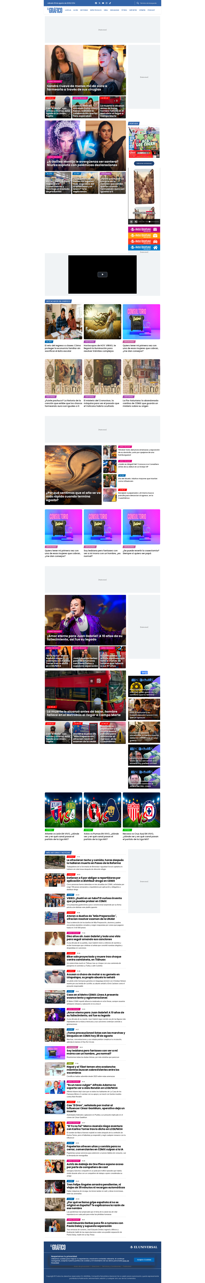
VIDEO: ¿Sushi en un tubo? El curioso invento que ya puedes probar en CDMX (94, 899)
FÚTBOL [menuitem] (124, 10)
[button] (131, 222)
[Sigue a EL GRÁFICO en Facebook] (100, 1273)
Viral (70, 1063)
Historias (105, 174)
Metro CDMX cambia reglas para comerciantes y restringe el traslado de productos (58, 186)
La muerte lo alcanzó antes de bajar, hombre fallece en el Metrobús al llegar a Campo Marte (112, 111)
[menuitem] (95, 3)
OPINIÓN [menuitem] (142, 10)
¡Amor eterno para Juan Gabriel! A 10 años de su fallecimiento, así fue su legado (84, 638)
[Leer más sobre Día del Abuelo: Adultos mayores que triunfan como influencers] (110, 480)
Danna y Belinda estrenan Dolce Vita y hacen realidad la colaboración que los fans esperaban (85, 111)
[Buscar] (138, 3)
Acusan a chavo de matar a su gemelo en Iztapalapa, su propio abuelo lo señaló (93, 976)
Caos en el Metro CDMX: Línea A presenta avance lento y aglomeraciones (92, 996)
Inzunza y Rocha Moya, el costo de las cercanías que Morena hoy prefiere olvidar (143, 761)
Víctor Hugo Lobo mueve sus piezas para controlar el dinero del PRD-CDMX (144, 784)
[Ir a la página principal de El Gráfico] (54, 10)
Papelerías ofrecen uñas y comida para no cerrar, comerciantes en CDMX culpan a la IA (95, 1148)
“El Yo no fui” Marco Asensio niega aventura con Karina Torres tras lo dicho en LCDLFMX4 (58, 660)
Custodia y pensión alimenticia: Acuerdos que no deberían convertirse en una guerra (144, 736)
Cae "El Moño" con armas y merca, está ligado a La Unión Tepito (58, 112)
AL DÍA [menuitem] (75, 10)
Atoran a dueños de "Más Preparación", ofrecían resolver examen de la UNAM (84, 737)
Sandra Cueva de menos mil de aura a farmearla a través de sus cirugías (77, 88)
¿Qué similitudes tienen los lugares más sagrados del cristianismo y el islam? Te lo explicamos (83, 185)
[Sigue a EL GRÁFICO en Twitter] (101, 1273)
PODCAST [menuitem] (151, 10)
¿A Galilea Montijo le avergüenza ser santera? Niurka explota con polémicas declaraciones (82, 163)
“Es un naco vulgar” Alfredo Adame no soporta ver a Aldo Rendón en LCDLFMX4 (92, 1086)
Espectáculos (54, 81)
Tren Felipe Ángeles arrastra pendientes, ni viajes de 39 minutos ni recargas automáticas (96, 1186)
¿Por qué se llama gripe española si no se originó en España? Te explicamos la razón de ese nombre (95, 1205)
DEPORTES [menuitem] (133, 10)
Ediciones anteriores (144, 163)
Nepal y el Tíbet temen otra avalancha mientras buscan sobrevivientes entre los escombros (93, 1069)
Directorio (96, 1266)
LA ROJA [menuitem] (68, 10)
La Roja (50, 98)
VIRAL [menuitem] (106, 10)
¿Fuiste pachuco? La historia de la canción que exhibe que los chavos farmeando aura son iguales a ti (112, 185)
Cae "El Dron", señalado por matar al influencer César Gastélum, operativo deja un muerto (96, 1108)
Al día (49, 174)
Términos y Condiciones (111, 1266)
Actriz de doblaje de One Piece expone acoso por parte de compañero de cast (95, 1165)
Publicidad (127, 1266)
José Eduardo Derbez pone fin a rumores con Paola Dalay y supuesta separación (85, 662)
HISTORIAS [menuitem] (84, 10)
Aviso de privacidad (81, 1266)
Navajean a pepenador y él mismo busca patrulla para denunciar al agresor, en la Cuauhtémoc (109, 734)
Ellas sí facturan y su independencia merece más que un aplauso (144, 715)
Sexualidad (72, 1047)
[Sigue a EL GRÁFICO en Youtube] (104, 1273)
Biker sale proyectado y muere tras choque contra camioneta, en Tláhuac (94, 958)
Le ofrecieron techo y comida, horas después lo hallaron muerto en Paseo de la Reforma (95, 861)
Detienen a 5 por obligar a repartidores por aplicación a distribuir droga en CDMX (94, 879)
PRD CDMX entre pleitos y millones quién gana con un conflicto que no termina (143, 692)
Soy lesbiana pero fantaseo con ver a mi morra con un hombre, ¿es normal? (92, 1052)
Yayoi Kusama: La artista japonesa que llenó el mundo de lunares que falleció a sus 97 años (112, 660)
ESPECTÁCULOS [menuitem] (95, 10)
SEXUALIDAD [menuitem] (114, 10)
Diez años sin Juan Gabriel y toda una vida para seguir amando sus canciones (93, 938)
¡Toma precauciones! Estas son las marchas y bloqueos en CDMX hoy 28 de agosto (96, 1034)
